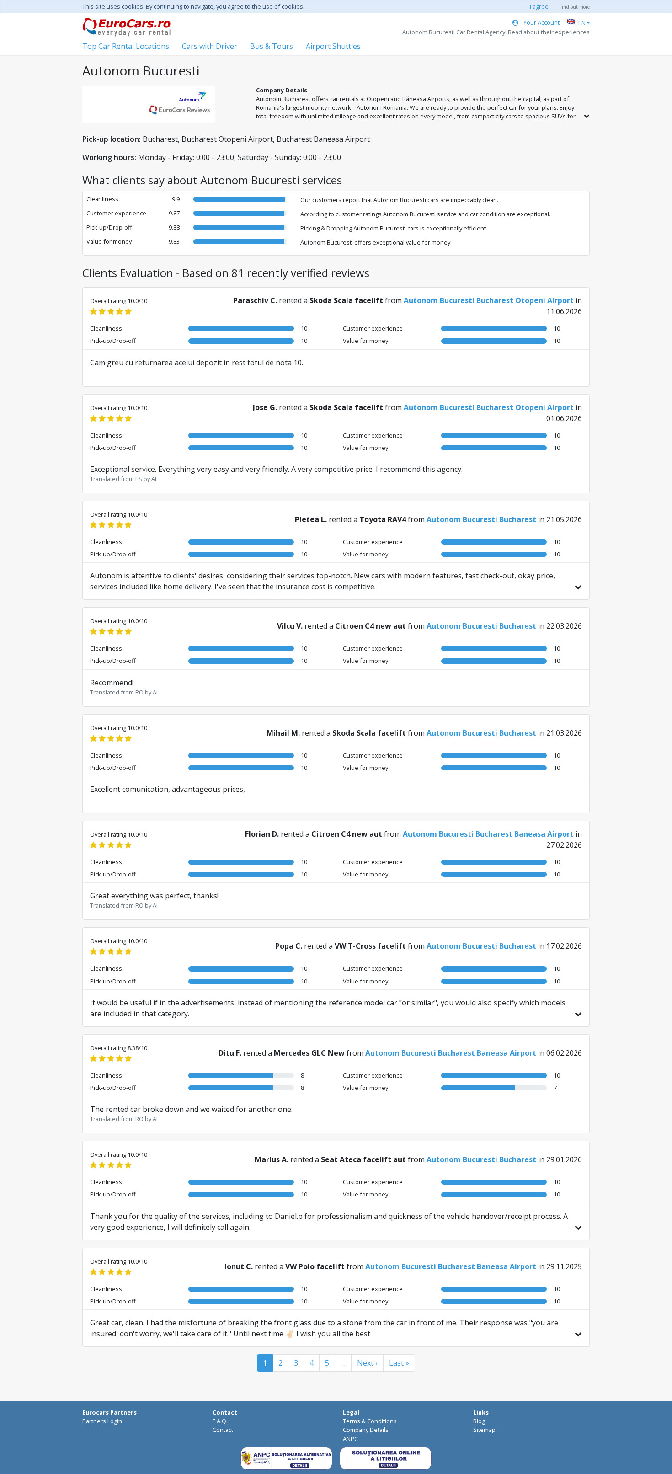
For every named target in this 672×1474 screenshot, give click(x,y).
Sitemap (484, 1430)
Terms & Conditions (370, 1421)
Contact (223, 1430)
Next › (367, 1363)
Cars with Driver (209, 46)
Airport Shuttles (333, 46)
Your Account (541, 22)
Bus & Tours (271, 46)
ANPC (350, 1439)
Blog (479, 1421)
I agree (539, 6)
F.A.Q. (220, 1421)
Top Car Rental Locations (125, 46)
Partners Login (102, 1421)
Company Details (366, 1430)
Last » (399, 1363)
